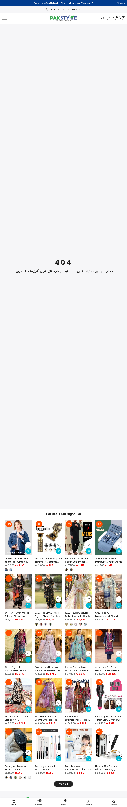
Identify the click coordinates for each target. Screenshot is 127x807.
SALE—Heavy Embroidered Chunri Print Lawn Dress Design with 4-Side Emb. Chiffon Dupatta (108, 614)
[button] (28, 545)
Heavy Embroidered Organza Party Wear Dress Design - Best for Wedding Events (78, 669)
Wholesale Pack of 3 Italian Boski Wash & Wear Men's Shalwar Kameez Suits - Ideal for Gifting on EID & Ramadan (78, 560)
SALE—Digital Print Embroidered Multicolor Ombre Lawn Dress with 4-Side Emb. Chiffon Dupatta (18, 669)
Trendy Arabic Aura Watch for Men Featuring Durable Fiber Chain (18, 768)
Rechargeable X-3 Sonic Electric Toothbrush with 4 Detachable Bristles (46, 768)
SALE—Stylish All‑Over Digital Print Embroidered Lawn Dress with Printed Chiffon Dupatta (16, 718)
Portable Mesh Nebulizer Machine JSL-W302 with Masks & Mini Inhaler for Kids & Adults (78, 768)
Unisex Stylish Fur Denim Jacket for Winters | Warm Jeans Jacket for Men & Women (18, 560)
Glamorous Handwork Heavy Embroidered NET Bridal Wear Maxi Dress (48, 669)
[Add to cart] (58, 551)
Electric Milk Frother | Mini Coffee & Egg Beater (106, 768)
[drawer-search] (103, 18)
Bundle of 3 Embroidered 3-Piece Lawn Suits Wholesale (77, 718)
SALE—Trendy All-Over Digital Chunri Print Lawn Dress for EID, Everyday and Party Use (48, 614)
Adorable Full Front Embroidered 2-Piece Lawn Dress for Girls (107, 669)
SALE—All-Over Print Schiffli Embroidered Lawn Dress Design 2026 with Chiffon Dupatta (48, 718)
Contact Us (76, 9)
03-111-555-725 (56, 9)
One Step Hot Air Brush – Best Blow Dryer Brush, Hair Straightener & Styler (108, 718)
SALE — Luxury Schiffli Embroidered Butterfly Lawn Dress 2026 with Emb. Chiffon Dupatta (77, 614)
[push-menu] (4, 18)
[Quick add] (28, 551)
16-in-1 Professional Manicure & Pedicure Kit (108, 560)
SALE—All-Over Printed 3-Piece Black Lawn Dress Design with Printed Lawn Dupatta (17, 614)
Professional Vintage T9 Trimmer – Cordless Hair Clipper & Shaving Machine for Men (48, 560)
